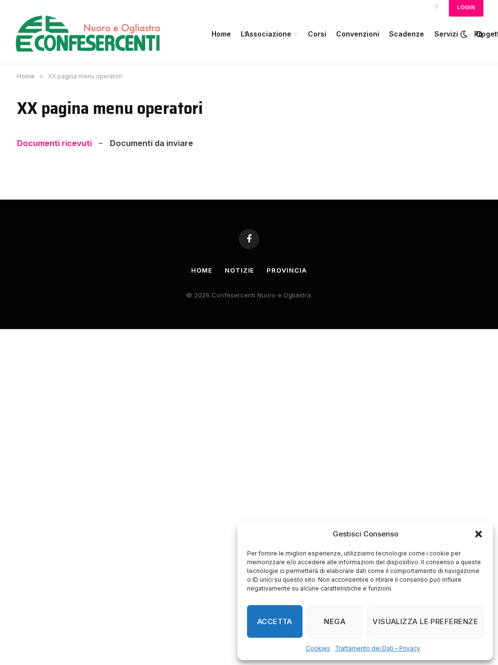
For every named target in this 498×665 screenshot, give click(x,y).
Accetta (274, 621)
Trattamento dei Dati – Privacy (377, 648)
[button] (478, 534)
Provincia (286, 270)
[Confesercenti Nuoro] (102, 34)
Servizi (446, 34)
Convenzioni (357, 34)
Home (221, 34)
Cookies (318, 648)
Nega (334, 621)
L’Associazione (266, 34)
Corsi (317, 34)
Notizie (239, 270)
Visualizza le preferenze (425, 621)
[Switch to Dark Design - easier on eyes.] (464, 34)
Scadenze (406, 34)
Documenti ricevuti (55, 143)
